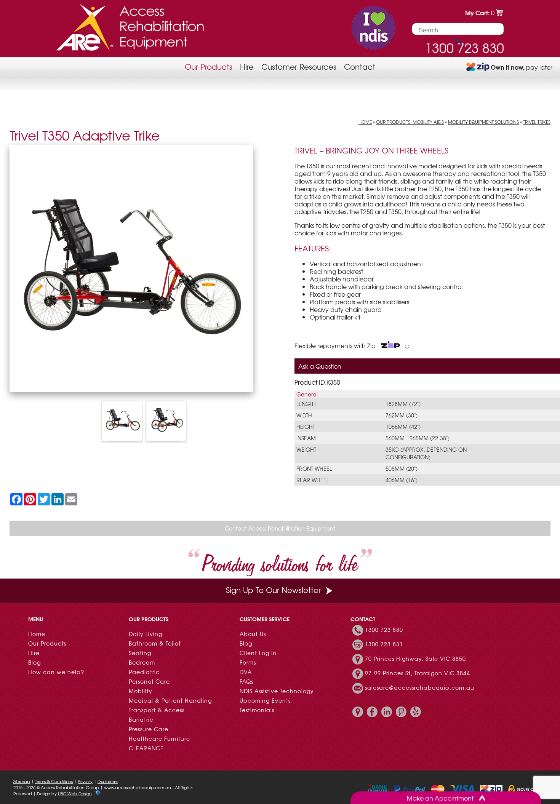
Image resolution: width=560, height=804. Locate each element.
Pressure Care (148, 729)
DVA (246, 672)
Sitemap (21, 781)
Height (305, 426)
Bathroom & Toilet (155, 643)
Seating (140, 653)
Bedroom (142, 662)
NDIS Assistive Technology (277, 691)
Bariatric (141, 719)
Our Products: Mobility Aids (410, 121)
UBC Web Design (75, 793)
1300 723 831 (384, 644)
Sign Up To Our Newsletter (273, 589)
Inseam (306, 438)
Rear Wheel (312, 480)
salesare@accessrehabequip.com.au (419, 687)
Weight (306, 449)
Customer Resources (298, 66)
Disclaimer (108, 781)
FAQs (246, 681)
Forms (248, 662)
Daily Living (145, 634)
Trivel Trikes (536, 121)
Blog (34, 662)
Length (306, 404)
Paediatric (144, 672)
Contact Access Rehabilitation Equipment (280, 528)
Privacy (85, 781)
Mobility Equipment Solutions (483, 121)
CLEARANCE (146, 748)
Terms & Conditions (54, 781)
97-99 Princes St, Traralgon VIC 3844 (417, 673)
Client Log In (258, 653)
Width (304, 415)
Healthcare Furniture (159, 738)
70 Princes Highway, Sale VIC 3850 (415, 658)
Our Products (208, 66)
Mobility (140, 691)
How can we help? (56, 672)
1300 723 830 (384, 629)
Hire (247, 66)
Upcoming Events (265, 700)
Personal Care (149, 681)
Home (365, 121)
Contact (359, 66)
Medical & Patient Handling (170, 700)
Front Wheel (314, 468)
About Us (253, 634)
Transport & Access (156, 710)
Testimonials (257, 710)
